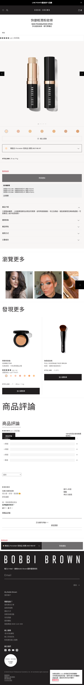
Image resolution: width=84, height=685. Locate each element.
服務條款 (7, 675)
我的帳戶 (7, 595)
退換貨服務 (8, 608)
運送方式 (7, 611)
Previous (2, 74)
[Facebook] (9, 650)
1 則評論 (16, 38)
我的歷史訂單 (9, 605)
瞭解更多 (55, 680)
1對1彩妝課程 (9, 633)
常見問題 (7, 617)
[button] (3, 10)
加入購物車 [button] (21, 391)
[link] (80, 10)
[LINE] (17, 650)
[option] (6, 131)
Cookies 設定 (8, 680)
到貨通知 (42, 178)
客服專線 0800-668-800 (13, 624)
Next (82, 74)
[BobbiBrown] (42, 10)
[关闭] (76, 675)
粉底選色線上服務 (11, 640)
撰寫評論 (8, 436)
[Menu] (3, 10)
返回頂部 (54, 525)
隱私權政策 (7, 678)
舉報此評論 (6, 513)
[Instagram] (5, 650)
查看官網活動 (9, 614)
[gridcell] (6, 376)
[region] (66, 677)
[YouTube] (13, 650)
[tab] (11, 423)
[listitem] (21, 357)
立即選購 (6, 195)
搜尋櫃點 (7, 621)
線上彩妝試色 (9, 637)
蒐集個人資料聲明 (9, 677)
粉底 (3, 33)
